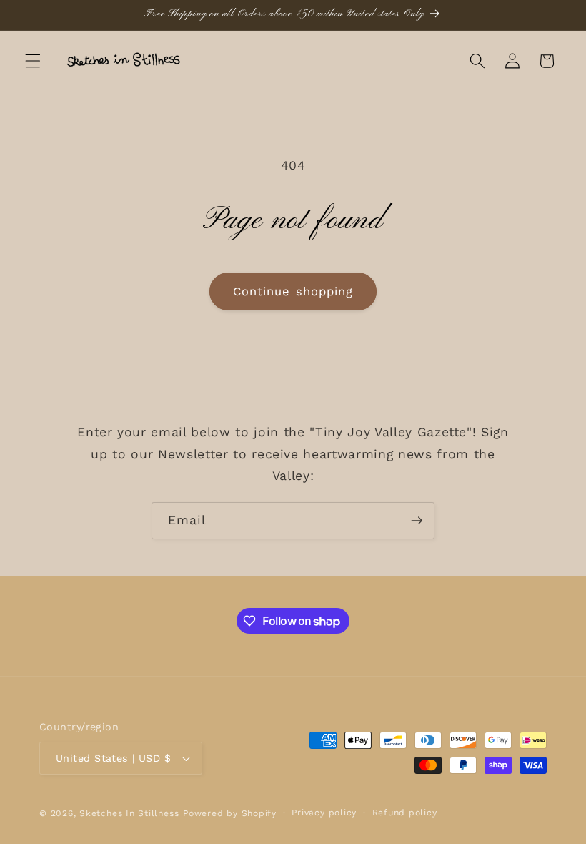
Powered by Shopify (230, 813)
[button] (33, 61)
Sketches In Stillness (129, 813)
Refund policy (404, 813)
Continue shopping (293, 291)
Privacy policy (324, 813)
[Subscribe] (416, 520)
